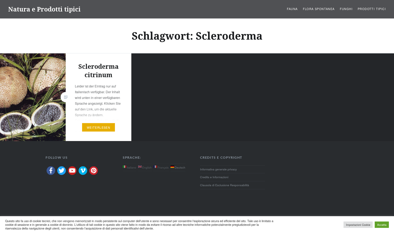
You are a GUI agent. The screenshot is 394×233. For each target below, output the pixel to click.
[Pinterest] (93, 170)
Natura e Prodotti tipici (44, 9)
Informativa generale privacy (218, 169)
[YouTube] (72, 170)
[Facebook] (51, 170)
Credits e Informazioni (214, 177)
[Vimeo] (83, 170)
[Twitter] (61, 170)
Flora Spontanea (319, 9)
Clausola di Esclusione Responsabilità (224, 185)
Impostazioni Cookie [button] (358, 225)
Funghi (346, 9)
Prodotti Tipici (372, 9)
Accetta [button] (381, 225)
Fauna (292, 9)
